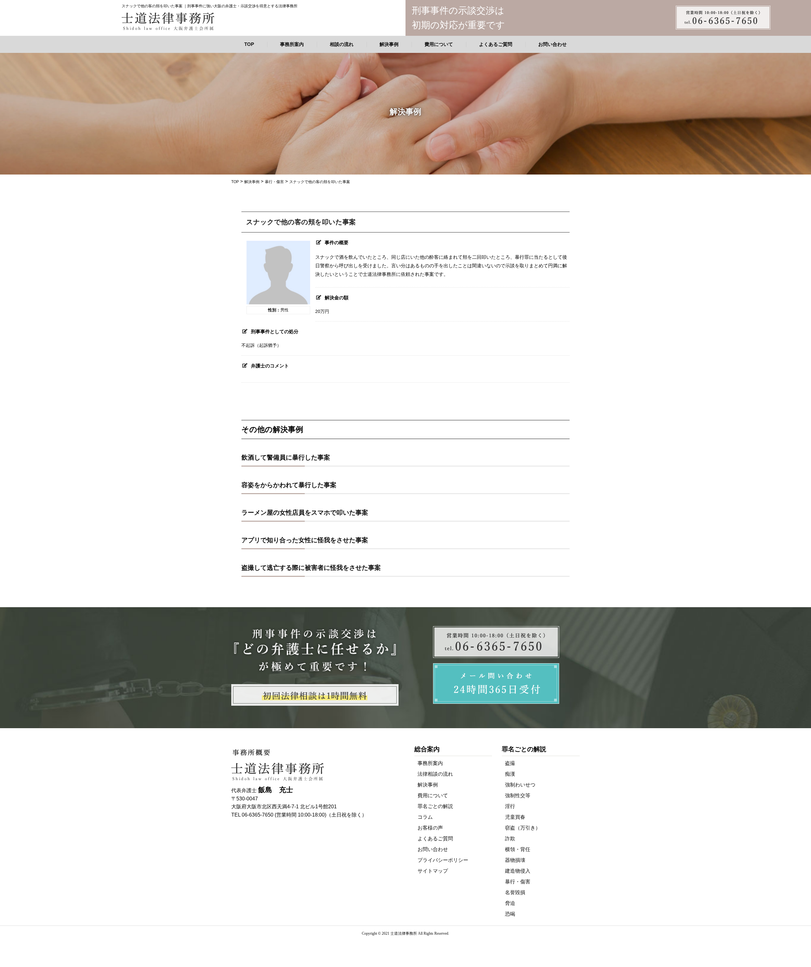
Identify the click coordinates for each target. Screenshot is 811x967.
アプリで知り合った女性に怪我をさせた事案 (304, 540)
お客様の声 (430, 827)
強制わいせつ (520, 784)
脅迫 (510, 903)
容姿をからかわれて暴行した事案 (288, 484)
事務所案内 (292, 44)
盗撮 (510, 763)
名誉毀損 (515, 892)
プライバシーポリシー (443, 860)
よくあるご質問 (495, 44)
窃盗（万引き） (522, 827)
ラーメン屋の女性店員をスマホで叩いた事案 (304, 512)
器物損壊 (515, 860)
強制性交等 (517, 795)
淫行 (510, 806)
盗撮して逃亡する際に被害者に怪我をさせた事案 (311, 567)
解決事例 (389, 44)
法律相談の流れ (435, 774)
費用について (439, 44)
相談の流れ (342, 44)
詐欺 (510, 838)
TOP (249, 44)
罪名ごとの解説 (435, 806)
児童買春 (515, 817)
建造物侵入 (517, 871)
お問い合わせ (552, 44)
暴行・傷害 (517, 881)
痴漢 (510, 774)
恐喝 (510, 914)
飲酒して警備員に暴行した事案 (285, 457)
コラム (425, 817)
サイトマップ (433, 871)
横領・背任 (517, 849)
